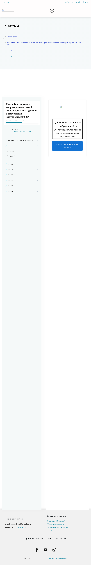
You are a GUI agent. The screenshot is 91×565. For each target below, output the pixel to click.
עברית (6, 2)
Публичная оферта (57, 558)
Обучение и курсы (55, 524)
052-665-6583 (20, 527)
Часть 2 (12, 156)
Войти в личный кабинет (76, 2)
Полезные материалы (57, 527)
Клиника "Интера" (56, 521)
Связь (49, 530)
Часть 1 (12, 151)
